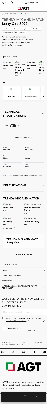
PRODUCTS (24, 399)
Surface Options (8, 32)
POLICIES (23, 342)
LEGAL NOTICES (40, 342)
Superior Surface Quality (10, 29)
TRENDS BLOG (6, 342)
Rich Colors (36, 29)
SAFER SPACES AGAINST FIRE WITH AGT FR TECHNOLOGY (19, 287)
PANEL (4, 270)
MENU (36, 399)
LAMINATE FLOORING (10, 265)
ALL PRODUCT (8, 228)
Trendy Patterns (26, 29)
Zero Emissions (20, 32)
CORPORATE (7, 281)
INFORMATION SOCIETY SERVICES (12, 344)
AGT (5, 14)
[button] (40, 95)
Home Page (12, 399)
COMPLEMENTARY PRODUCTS (14, 275)
